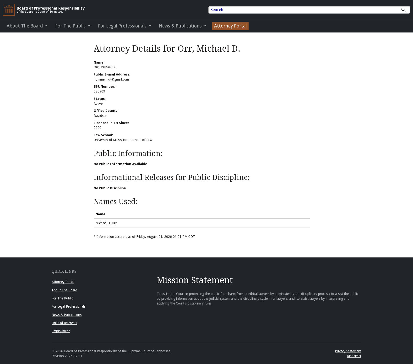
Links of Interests (64, 323)
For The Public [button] (71, 26)
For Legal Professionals (68, 306)
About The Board (64, 290)
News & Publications (67, 315)
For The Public (62, 298)
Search (217, 9)
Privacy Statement (348, 351)
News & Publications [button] (181, 26)
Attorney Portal (230, 26)
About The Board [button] (25, 26)
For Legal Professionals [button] (123, 26)
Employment (61, 331)
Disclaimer (354, 356)
